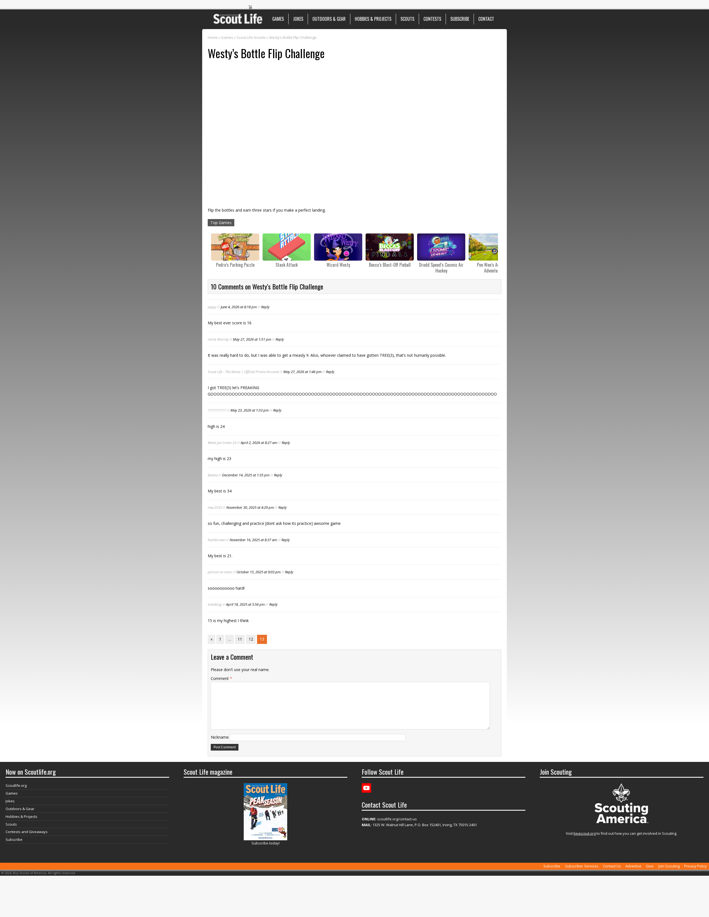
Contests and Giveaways (27, 831)
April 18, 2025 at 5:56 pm (245, 604)
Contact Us (612, 866)
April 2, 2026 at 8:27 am (259, 442)
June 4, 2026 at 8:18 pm (239, 306)
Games (278, 19)
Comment (221, 678)
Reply (265, 306)
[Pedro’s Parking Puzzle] (235, 247)
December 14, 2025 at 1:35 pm (245, 474)
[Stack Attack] (287, 247)
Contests (432, 19)
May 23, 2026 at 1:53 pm (249, 410)
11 (240, 639)
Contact (486, 19)
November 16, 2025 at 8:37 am (253, 539)
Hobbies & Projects (373, 19)
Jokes (298, 19)
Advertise (633, 866)
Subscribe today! (265, 843)
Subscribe (459, 19)
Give (650, 866)
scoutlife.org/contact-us (389, 818)
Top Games (221, 222)
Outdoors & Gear (329, 19)
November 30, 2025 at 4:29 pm (250, 507)
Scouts (407, 19)
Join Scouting (669, 866)
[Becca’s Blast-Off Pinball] (390, 247)
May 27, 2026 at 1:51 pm (252, 339)
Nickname (220, 737)
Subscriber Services (581, 866)
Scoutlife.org (16, 785)
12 (251, 639)
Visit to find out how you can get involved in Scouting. (621, 833)
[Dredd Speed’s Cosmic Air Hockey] (441, 247)
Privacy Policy (695, 866)
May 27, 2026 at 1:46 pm (302, 371)
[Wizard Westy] (338, 247)
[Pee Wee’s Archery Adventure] (493, 247)
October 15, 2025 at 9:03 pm (259, 571)
